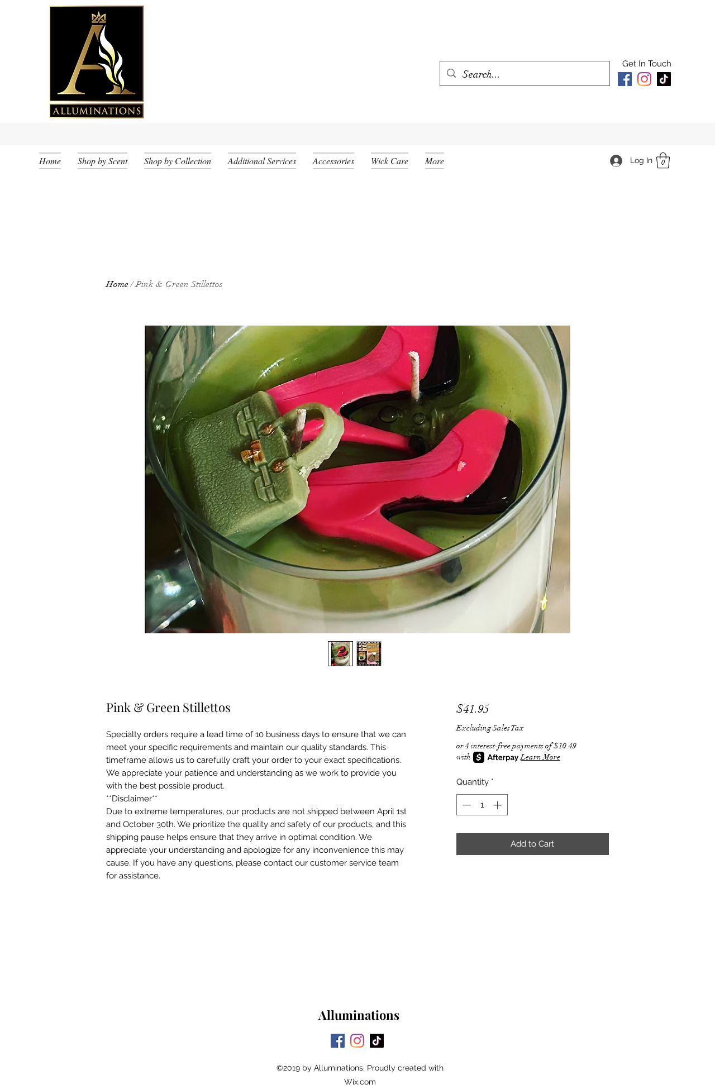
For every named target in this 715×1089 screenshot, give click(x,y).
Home (117, 284)
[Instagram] (644, 79)
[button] (663, 160)
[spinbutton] (482, 805)
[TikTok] (664, 79)
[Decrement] (465, 805)
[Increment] (498, 805)
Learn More (540, 757)
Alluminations (358, 1014)
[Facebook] (625, 79)
